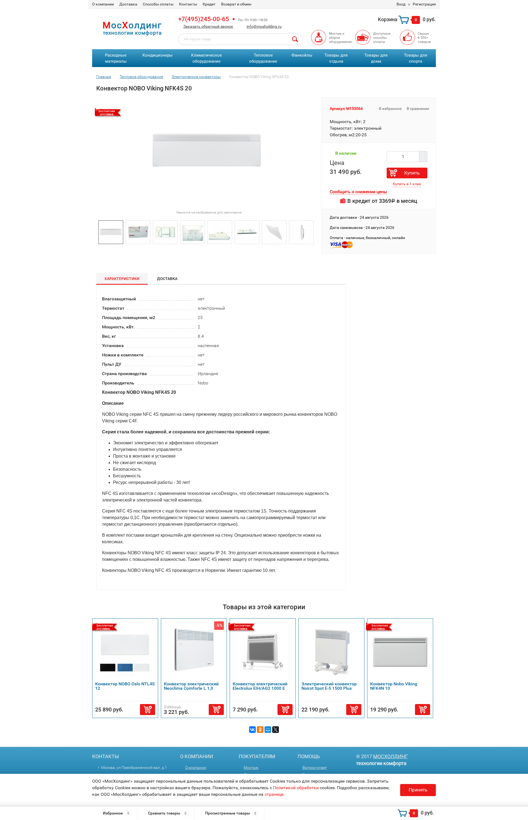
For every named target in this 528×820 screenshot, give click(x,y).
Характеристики (122, 278)
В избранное (390, 108)
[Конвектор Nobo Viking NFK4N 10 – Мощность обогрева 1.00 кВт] (400, 651)
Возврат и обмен (236, 4)
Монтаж (251, 767)
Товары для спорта (415, 58)
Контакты (188, 4)
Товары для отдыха (336, 58)
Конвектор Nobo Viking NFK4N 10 (393, 686)
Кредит (209, 4)
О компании (103, 4)
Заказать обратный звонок (208, 26)
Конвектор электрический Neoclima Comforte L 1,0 (191, 686)
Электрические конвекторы (196, 76)
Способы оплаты (158, 4)
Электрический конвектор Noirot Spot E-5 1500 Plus (329, 686)
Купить (412, 173)
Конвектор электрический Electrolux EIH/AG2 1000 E (260, 686)
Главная (103, 76)
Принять (418, 790)
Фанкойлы (302, 55)
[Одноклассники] (260, 729)
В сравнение (418, 108)
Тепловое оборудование (263, 58)
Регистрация (424, 4)
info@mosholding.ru (264, 26)
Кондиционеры (157, 55)
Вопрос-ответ (314, 767)
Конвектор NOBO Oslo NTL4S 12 (125, 686)
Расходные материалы (116, 58)
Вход (401, 4)
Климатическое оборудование (206, 58)
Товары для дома (375, 58)
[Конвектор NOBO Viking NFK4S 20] (110, 231)
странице (274, 794)
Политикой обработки (296, 787)
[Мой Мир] (268, 729)
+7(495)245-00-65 (203, 19)
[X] (275, 729)
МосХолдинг (390, 756)
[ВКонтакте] (252, 729)
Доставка (128, 4)
